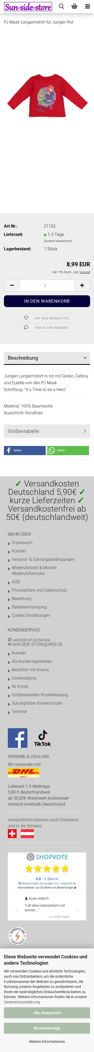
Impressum (22, 542)
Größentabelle (23, 431)
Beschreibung (23, 358)
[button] (25, 450)
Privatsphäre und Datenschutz (39, 590)
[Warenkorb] (74, 6)
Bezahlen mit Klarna (30, 669)
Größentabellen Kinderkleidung (40, 694)
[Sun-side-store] (26, 6)
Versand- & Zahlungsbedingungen (43, 559)
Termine (19, 711)
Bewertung (21, 598)
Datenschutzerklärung (22, 1002)
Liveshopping (24, 678)
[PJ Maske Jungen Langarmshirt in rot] (47, 95)
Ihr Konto (20, 686)
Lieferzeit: (13, 234)
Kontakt (19, 550)
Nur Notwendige (47, 1028)
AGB (16, 581)
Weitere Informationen (47, 1041)
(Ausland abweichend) (58, 241)
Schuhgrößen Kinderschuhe (37, 703)
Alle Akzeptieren (47, 1013)
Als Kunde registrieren (32, 661)
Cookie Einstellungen (31, 615)
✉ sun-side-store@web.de (35, 644)
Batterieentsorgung (29, 606)
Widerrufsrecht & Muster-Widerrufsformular (34, 570)
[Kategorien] (87, 6)
